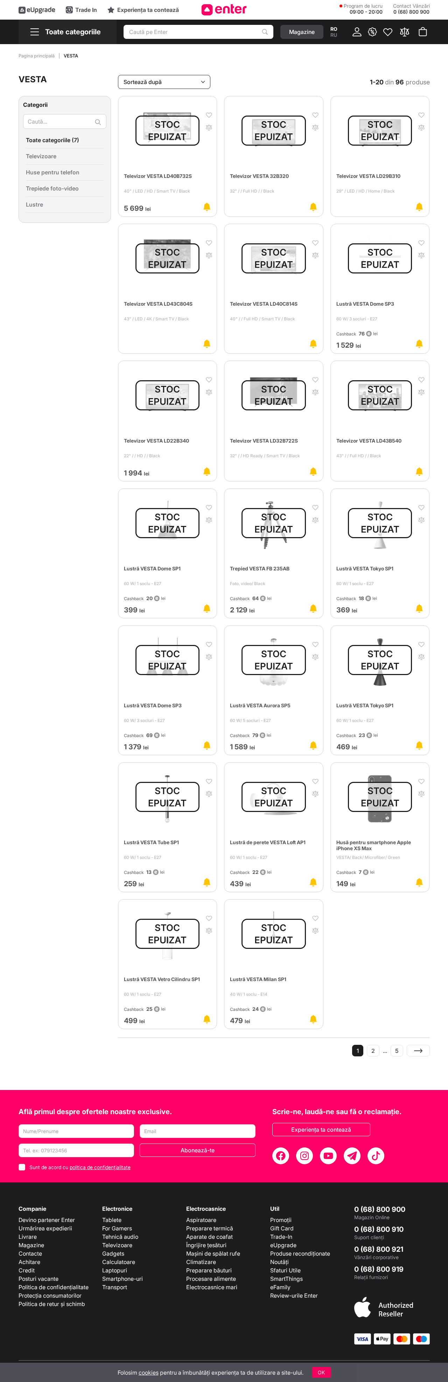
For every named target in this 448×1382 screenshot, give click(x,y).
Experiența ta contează (321, 1129)
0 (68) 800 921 (378, 1249)
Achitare (29, 1261)
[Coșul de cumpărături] (423, 32)
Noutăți (279, 1261)
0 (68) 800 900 (379, 1209)
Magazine (31, 1245)
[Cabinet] (357, 31)
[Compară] (405, 32)
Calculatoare (118, 1261)
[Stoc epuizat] (206, 207)
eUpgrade (283, 1245)
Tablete (111, 1219)
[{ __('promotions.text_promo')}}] (372, 31)
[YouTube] (328, 1155)
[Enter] (224, 9)
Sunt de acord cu (80, 1167)
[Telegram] (352, 1155)
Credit (27, 1270)
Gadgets (113, 1253)
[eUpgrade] (37, 10)
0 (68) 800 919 (379, 1269)
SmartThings (286, 1278)
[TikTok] (376, 1155)
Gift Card (282, 1228)
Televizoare (117, 1245)
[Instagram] (304, 1155)
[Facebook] (280, 1155)
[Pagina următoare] (418, 1050)
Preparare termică (209, 1228)
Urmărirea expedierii (45, 1228)
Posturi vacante (38, 1278)
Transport (114, 1287)
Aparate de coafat (209, 1236)
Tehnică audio (120, 1236)
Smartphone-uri (122, 1278)
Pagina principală (37, 55)
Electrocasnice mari (211, 1287)
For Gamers (117, 1228)
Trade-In (281, 1236)
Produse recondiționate (300, 1253)
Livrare (28, 1236)
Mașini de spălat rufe (213, 1253)
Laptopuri (114, 1270)
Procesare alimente (211, 1278)
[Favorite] (387, 31)
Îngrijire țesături (206, 1245)
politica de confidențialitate (100, 1167)
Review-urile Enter (294, 1295)
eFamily (280, 1287)
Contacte (30, 1253)
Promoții (281, 1219)
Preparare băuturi (209, 1270)
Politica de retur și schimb (52, 1303)
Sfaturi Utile (285, 1270)
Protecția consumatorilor (50, 1295)
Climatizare (201, 1261)
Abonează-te (198, 1150)
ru (333, 35)
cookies (149, 1372)
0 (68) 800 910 (379, 1229)
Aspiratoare (201, 1219)
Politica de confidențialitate (54, 1287)
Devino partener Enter (47, 1219)
